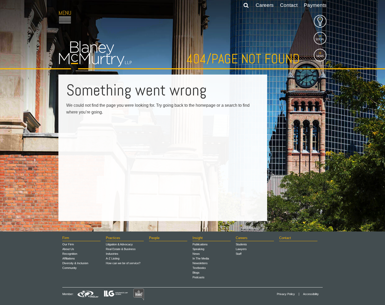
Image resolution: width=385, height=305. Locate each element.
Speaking (198, 249)
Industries (112, 253)
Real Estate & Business (121, 249)
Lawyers (241, 249)
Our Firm (68, 244)
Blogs (196, 272)
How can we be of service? (123, 263)
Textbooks (199, 267)
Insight (197, 238)
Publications (200, 244)
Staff (238, 253)
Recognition (69, 253)
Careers (265, 5)
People (154, 238)
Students (241, 244)
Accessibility (311, 294)
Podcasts (198, 277)
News (196, 253)
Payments (315, 5)
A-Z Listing (112, 258)
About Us (68, 249)
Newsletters (200, 263)
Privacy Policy (286, 294)
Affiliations (68, 258)
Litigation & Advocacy (119, 244)
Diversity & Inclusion (75, 263)
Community (69, 267)
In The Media (200, 258)
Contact (289, 5)
